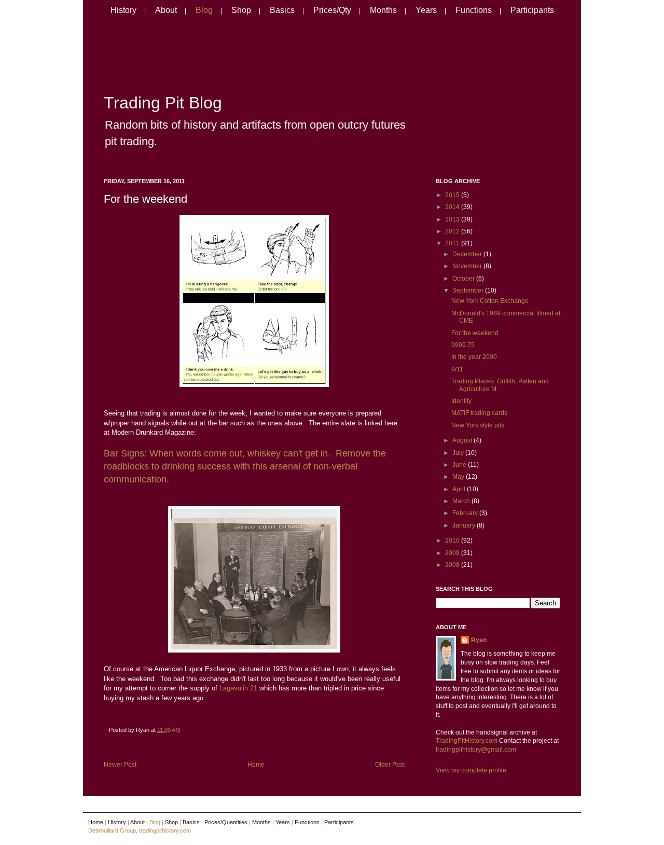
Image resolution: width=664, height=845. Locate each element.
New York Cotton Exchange (490, 300)
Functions (473, 10)
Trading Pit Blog (163, 102)
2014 (453, 207)
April (459, 489)
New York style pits (477, 425)
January (464, 525)
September (468, 290)
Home (256, 764)
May (459, 476)
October (464, 278)
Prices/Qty (332, 10)
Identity (461, 401)
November (467, 266)
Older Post (390, 764)
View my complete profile (471, 770)
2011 (453, 243)
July (458, 452)
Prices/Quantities (225, 822)
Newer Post (120, 764)
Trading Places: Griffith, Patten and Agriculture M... (500, 385)
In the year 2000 (474, 357)
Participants (532, 10)
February (465, 513)
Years (426, 10)
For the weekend (145, 198)
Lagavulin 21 (238, 688)
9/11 (457, 369)
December (467, 254)
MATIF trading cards (479, 413)
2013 (453, 219)
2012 (453, 231)
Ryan (479, 640)
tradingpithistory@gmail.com (476, 749)
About (166, 10)
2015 (453, 195)
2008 (453, 565)
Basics (282, 10)
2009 (453, 553)
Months (383, 10)
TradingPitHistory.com (466, 740)
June (460, 464)
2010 (453, 540)
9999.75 (463, 345)
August (463, 440)
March (462, 501)
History (123, 10)
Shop (241, 10)
